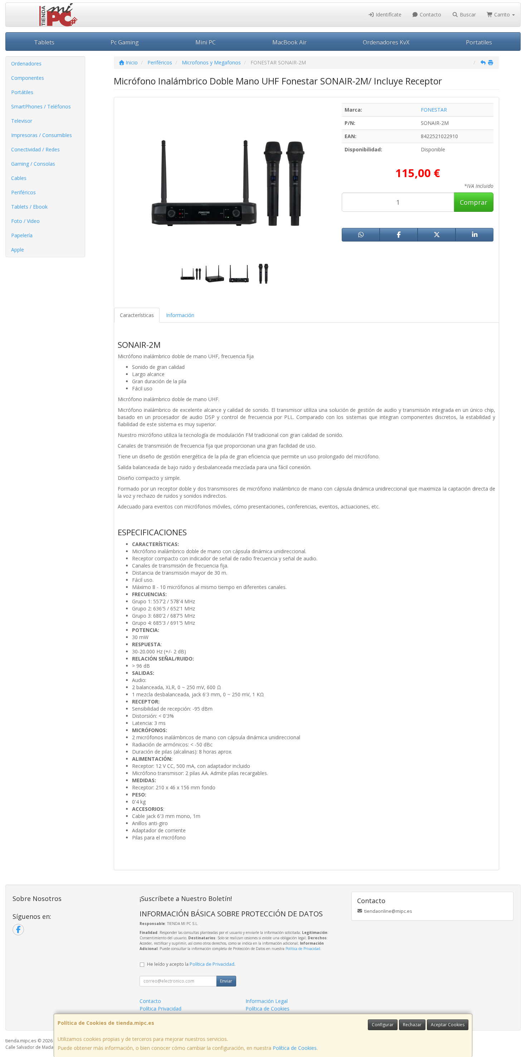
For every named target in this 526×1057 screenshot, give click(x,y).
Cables (18, 178)
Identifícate (387, 14)
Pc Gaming (125, 42)
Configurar (383, 1025)
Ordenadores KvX (386, 42)
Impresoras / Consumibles (41, 135)
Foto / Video (25, 221)
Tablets (44, 42)
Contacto (429, 14)
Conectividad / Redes (35, 149)
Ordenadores (26, 63)
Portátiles (22, 92)
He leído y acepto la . (191, 964)
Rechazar (412, 1025)
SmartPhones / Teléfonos (41, 106)
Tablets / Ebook (29, 206)
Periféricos (23, 192)
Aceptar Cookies (447, 1025)
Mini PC (205, 42)
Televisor (21, 120)
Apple (17, 249)
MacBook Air (289, 42)
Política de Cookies (295, 1047)
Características (137, 315)
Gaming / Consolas (33, 163)
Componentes (27, 77)
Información (180, 315)
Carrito (502, 14)
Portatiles (479, 42)
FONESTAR (434, 109)
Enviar (226, 981)
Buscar (467, 14)
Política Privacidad (160, 1008)
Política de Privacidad (303, 948)
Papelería (22, 235)
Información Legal (266, 1001)
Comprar (473, 202)
